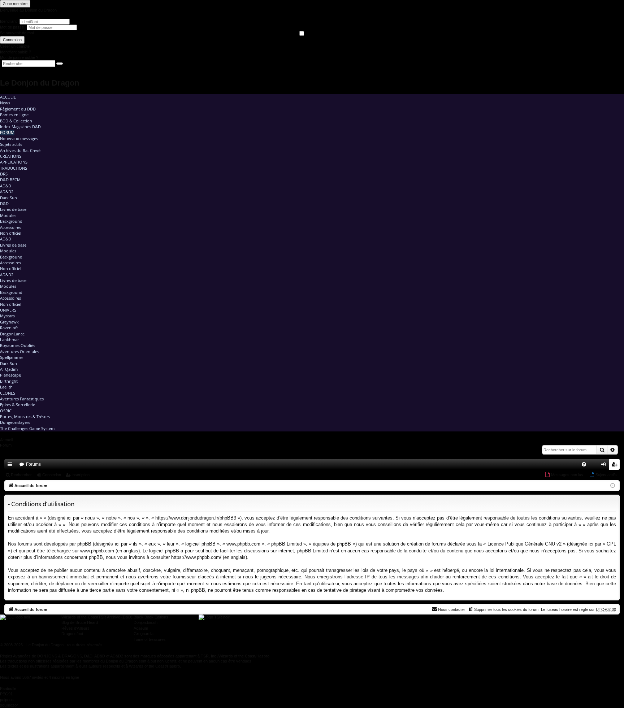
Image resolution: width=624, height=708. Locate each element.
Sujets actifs (11, 144)
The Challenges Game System (27, 428)
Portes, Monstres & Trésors (25, 416)
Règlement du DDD (18, 109)
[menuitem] (583, 464)
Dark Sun (8, 197)
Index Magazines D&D (20, 126)
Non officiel (10, 233)
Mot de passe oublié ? (19, 57)
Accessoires (10, 227)
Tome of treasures (150, 639)
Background (11, 221)
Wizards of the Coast (79, 617)
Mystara (7, 315)
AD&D (5, 185)
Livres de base (13, 209)
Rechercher (21, 475)
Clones (7, 393)
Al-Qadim (9, 369)
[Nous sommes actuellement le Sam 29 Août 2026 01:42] (612, 486)
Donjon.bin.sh (145, 622)
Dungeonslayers (15, 422)
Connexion (12, 40)
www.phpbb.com (97, 550)
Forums (33, 464)
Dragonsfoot (72, 633)
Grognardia (143, 633)
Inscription (81, 475)
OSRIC (6, 410)
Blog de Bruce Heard (79, 622)
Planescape (10, 375)
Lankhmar (9, 339)
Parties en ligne (14, 114)
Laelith (6, 387)
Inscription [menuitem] (616, 466)
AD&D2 (6, 191)
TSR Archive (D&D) (115, 617)
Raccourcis (11, 466)
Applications (13, 162)
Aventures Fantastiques (22, 398)
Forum (7, 132)
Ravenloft (9, 327)
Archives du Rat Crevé (20, 150)
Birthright (9, 381)
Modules (8, 215)
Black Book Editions (151, 617)
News (5, 102)
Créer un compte (15, 46)
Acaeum (141, 628)
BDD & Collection (16, 120)
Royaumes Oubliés (17, 345)
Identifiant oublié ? (15, 52)
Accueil (8, 97)
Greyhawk (9, 322)
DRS (4, 174)
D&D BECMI (11, 179)
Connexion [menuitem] (605, 466)
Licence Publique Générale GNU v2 (525, 544)
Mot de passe (12, 27)
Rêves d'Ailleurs (75, 628)
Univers (8, 310)
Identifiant (8, 21)
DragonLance (12, 333)
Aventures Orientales (19, 351)
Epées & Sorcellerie (17, 404)
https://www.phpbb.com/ (196, 557)
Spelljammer (11, 357)
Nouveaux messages (19, 138)
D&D (4, 203)
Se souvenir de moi (17, 33)
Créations (10, 156)
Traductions (13, 168)
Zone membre (15, 3)
